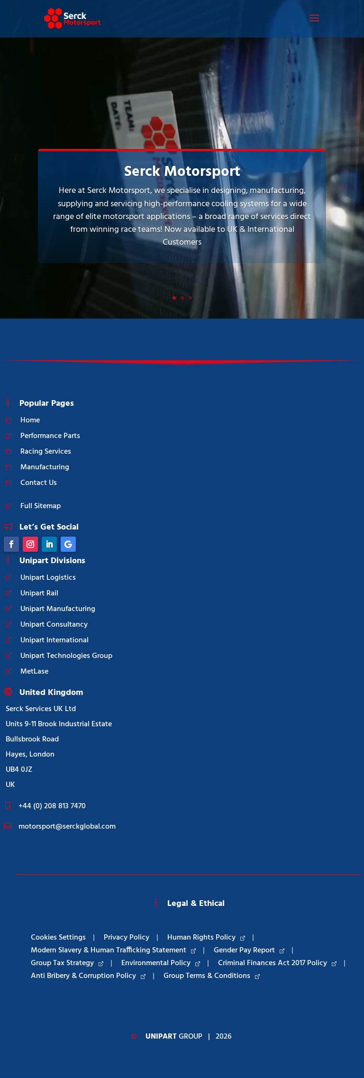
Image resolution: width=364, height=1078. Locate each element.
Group (174, 1037)
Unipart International (54, 640)
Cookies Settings (58, 938)
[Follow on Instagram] (30, 544)
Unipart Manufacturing (57, 609)
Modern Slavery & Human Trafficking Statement (108, 950)
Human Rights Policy (201, 938)
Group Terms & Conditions (207, 976)
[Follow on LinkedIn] (49, 544)
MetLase (34, 672)
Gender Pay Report (244, 950)
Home (30, 420)
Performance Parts (50, 436)
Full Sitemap (40, 506)
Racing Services (45, 452)
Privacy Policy (126, 938)
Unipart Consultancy (54, 625)
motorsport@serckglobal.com (67, 827)
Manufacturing (44, 467)
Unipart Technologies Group (66, 656)
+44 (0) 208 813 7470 (52, 806)
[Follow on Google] (68, 544)
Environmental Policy (156, 963)
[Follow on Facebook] (11, 544)
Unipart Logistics (48, 578)
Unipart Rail (39, 593)
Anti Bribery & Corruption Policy (83, 976)
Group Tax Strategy (62, 963)
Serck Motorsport (182, 172)
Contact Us (38, 483)
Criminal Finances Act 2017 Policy (272, 963)
